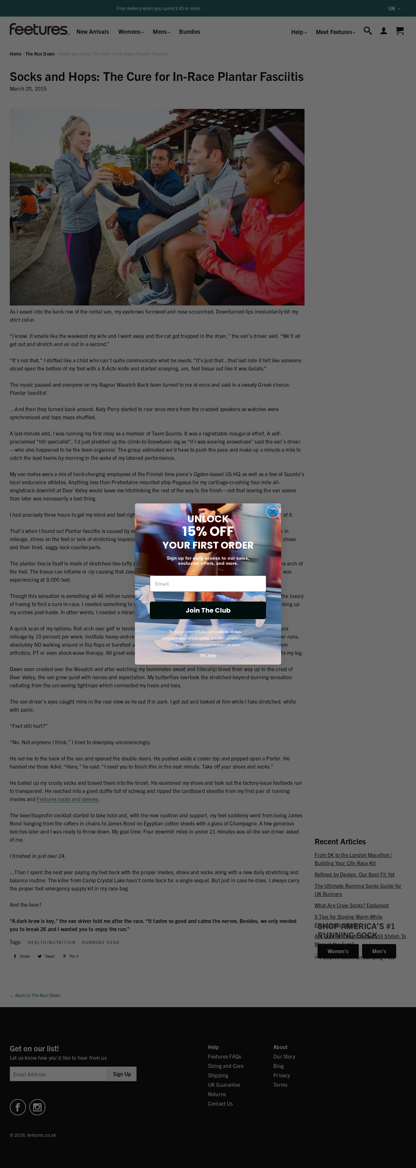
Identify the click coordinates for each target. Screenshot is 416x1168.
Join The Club (208, 610)
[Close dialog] (273, 511)
